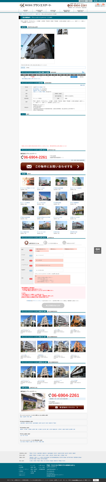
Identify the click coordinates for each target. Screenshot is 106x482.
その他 (38, 251)
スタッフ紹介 (42, 467)
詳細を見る (74, 76)
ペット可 (33, 465)
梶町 (36, 429)
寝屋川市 (51, 423)
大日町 (50, 429)
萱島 (43, 441)
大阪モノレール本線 (37, 91)
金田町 (33, 429)
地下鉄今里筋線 (44, 458)
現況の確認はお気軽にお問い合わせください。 (32, 78)
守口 (24, 435)
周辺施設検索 (42, 469)
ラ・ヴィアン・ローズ (58, 380)
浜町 (74, 429)
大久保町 (25, 429)
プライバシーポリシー (37, 300)
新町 (59, 455)
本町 (66, 455)
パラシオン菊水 (57, 329)
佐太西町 (71, 429)
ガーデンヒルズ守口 (41, 329)
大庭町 (63, 429)
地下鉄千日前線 (63, 457)
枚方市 (43, 423)
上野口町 (51, 455)
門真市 (43, 91)
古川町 (43, 455)
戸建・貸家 (29, 416)
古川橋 (30, 441)
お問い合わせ (42, 465)
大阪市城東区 (35, 423)
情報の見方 (82, 85)
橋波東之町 (55, 429)
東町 (48, 429)
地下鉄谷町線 (36, 89)
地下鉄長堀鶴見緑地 (54, 457)
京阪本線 (35, 90)
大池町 (47, 455)
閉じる (95, 480)
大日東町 (40, 429)
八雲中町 (60, 429)
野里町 (34, 455)
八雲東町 (40, 87)
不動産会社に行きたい (69, 249)
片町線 (38, 458)
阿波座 (51, 460)
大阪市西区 (22, 423)
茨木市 (47, 423)
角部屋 (32, 473)
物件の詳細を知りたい (41, 249)
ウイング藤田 (73, 329)
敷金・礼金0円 (23, 416)
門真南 (60, 460)
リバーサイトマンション (25, 329)
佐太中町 (44, 429)
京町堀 (55, 455)
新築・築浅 (33, 467)
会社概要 (21, 467)
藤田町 (21, 429)
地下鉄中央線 (70, 457)
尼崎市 (74, 453)
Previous (22, 46)
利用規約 (29, 300)
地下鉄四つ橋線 (33, 458)
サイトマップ (22, 473)
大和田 (40, 441)
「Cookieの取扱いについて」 (77, 480)
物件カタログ (22, 475)
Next (53, 46)
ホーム (20, 465)
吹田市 (40, 423)
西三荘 (39, 90)
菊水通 (67, 429)
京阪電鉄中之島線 (77, 457)
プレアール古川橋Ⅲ (74, 380)
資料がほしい (53, 249)
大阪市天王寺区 (28, 423)
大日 (41, 89)
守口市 (37, 87)
